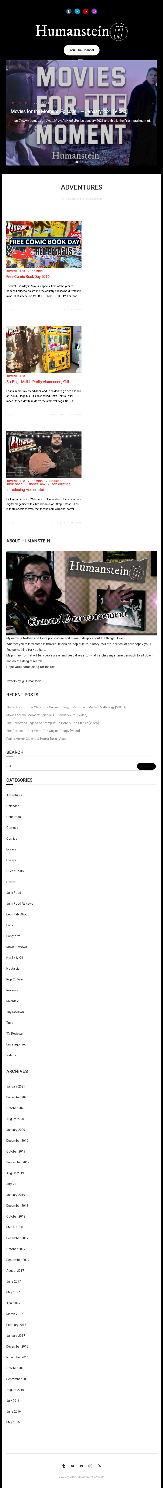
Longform (13, 936)
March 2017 (14, 1314)
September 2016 (17, 1379)
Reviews (12, 990)
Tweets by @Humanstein (23, 681)
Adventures (15, 271)
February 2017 (16, 1325)
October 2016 (15, 1368)
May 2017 (13, 1292)
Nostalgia (37, 484)
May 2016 (13, 1422)
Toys (9, 1023)
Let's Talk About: (17, 914)
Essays (11, 849)
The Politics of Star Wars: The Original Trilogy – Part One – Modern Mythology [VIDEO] (66, 707)
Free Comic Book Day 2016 (27, 276)
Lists (9, 925)
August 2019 (15, 1173)
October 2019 (15, 1151)
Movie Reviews (16, 947)
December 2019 (17, 1141)
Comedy (12, 828)
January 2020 (15, 1130)
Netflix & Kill (14, 958)
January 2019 (15, 1195)
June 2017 (13, 1281)
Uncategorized (16, 1044)
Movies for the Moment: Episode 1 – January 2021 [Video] (69, 111)
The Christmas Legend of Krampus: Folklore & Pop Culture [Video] (52, 723)
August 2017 (15, 1271)
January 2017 (15, 1336)
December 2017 (17, 1238)
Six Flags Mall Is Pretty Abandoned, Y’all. (38, 381)
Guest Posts (15, 871)
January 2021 (15, 1086)
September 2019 (17, 1162)
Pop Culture (20, 103)
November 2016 (17, 1357)
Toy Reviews (15, 1012)
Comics (37, 271)
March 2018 (14, 1227)
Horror (55, 481)
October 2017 (15, 1249)
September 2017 (17, 1260)
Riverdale (12, 1001)
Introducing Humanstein (26, 489)
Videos (11, 1055)
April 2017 (13, 1303)
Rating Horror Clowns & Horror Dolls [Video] (36, 739)
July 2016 (13, 1401)
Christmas (13, 817)
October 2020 (15, 1108)
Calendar (12, 806)
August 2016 (15, 1390)
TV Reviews (14, 1033)
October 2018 (15, 1216)
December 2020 (17, 1097)
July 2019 (13, 1184)
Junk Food (14, 484)
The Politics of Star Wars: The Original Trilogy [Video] (43, 731)
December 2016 (17, 1346)
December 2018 (17, 1206)
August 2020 (15, 1119)
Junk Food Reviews (19, 903)
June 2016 (13, 1411)
